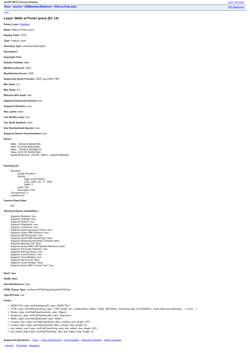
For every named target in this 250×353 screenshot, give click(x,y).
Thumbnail (21, 345)
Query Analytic (71, 340)
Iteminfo (9, 345)
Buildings (25, 24)
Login (230, 2)
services (17, 6)
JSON (6, 12)
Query (35, 340)
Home (7, 6)
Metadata (34, 345)
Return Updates (112, 340)
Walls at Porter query (66, 6)
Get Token (239, 2)
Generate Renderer (91, 340)
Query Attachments (51, 340)
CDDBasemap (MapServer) (38, 6)
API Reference (236, 7)
